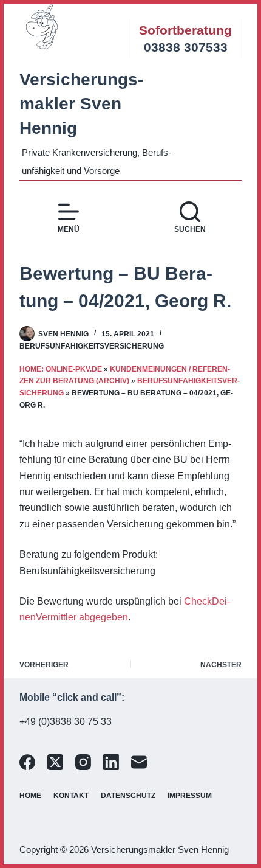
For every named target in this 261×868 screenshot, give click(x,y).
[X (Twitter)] (55, 762)
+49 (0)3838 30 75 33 (65, 722)
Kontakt (71, 795)
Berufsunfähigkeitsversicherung (91, 346)
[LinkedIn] (111, 762)
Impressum (190, 795)
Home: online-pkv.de (60, 369)
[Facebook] (27, 762)
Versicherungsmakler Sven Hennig (81, 103)
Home (30, 795)
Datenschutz (128, 795)
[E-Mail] (139, 762)
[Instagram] (83, 762)
